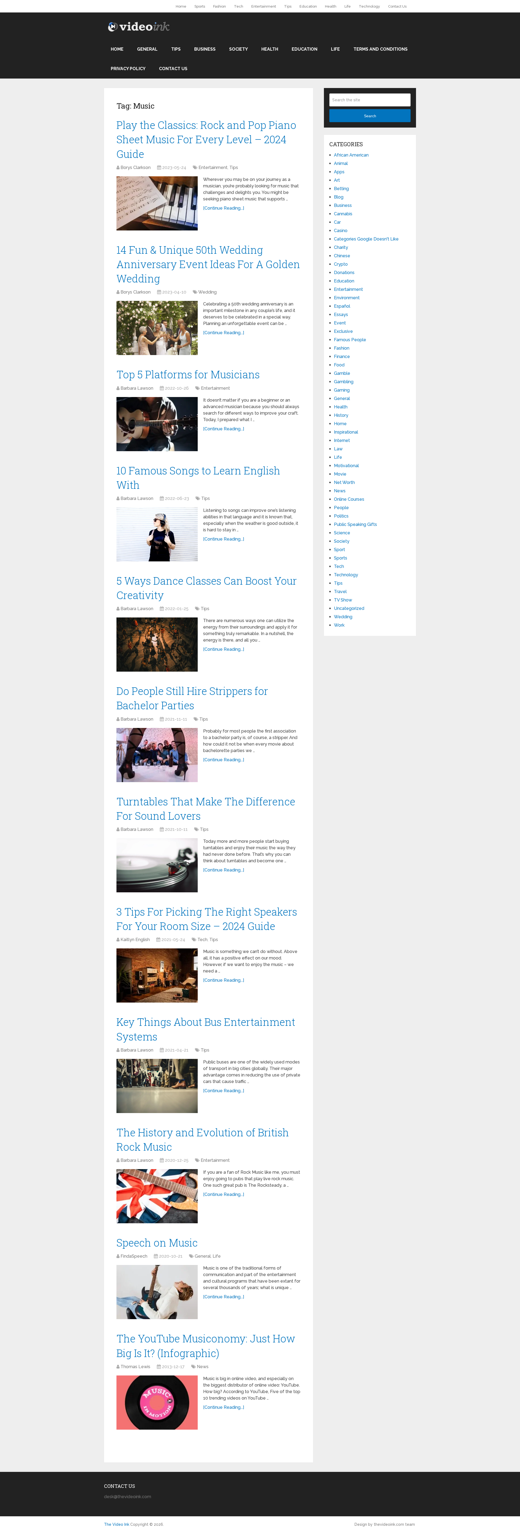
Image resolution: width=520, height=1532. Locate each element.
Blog (338, 197)
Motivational (346, 465)
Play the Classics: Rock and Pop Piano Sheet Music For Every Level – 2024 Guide (206, 139)
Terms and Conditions (380, 49)
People (341, 507)
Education (308, 6)
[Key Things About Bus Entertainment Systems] (157, 1086)
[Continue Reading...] (223, 208)
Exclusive (343, 331)
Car (337, 222)
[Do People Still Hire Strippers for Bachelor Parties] (157, 755)
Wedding (207, 292)
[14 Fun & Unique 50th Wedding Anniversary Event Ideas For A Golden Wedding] (157, 328)
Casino (340, 230)
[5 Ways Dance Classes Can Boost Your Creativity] (157, 644)
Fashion (219, 6)
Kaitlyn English (135, 939)
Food (339, 364)
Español (342, 306)
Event (340, 323)
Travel (340, 591)
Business (205, 49)
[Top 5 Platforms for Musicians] (157, 424)
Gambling (343, 381)
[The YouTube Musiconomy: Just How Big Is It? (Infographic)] (157, 1402)
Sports (199, 6)
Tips (287, 6)
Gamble (342, 373)
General (147, 49)
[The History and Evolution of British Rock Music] (157, 1196)
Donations (344, 272)
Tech (238, 6)
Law (338, 448)
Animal (341, 163)
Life (347, 6)
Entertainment (263, 6)
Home (181, 6)
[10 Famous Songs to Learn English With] (157, 534)
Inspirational (346, 432)
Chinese (342, 255)
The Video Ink (116, 1524)
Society (238, 49)
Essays (341, 314)
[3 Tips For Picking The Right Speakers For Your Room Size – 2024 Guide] (157, 975)
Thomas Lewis (135, 1366)
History (341, 415)
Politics (341, 516)
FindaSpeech (134, 1256)
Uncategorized (349, 608)
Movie (340, 474)
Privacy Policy (128, 68)
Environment (347, 297)
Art (337, 180)
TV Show (343, 600)
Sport (339, 549)
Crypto (341, 264)
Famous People (350, 339)
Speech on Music (157, 1242)
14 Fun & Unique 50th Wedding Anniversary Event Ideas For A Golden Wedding (208, 264)
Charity (341, 247)
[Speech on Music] (157, 1292)
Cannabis (343, 213)
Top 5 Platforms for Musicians (188, 374)
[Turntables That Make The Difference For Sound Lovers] (157, 865)
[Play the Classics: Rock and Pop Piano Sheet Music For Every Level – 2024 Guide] (157, 203)
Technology (369, 6)
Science (342, 532)
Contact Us (397, 6)
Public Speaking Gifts (355, 524)
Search (370, 116)
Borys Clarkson (136, 167)
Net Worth (344, 482)
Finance (342, 356)
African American (351, 155)
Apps (339, 171)
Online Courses (349, 499)
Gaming (342, 390)
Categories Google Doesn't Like (366, 239)
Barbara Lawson (137, 388)
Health (330, 6)
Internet (342, 440)
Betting (341, 188)
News (203, 1366)
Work (339, 625)
